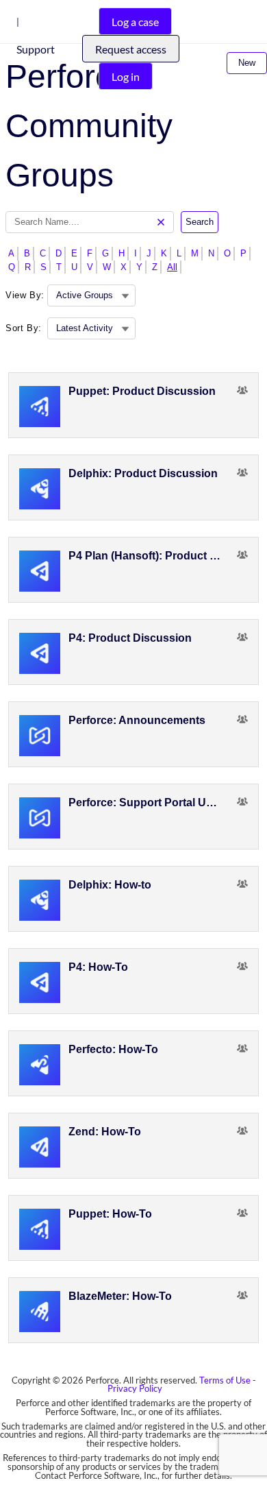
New (246, 63)
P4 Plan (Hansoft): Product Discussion (144, 556)
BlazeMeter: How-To (120, 1296)
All (172, 267)
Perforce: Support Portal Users (144, 802)
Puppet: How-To (110, 1214)
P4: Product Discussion (130, 638)
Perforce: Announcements (136, 720)
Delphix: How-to (109, 885)
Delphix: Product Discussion (143, 473)
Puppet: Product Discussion (142, 391)
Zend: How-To (104, 1131)
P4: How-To (98, 967)
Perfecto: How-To (113, 1049)
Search (200, 222)
